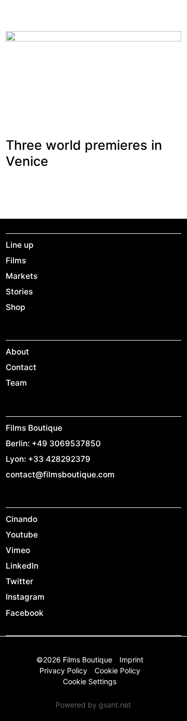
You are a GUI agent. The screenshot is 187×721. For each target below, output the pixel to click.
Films (16, 260)
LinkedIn (22, 566)
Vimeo (18, 550)
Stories (19, 291)
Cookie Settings (89, 681)
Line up (20, 245)
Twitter (19, 581)
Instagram (25, 597)
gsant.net (115, 704)
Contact (21, 367)
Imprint (131, 659)
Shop (15, 307)
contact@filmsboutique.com (60, 474)
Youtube (22, 535)
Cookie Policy (117, 670)
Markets (21, 276)
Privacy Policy (63, 670)
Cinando (21, 519)
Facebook (25, 613)
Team (16, 383)
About (17, 352)
